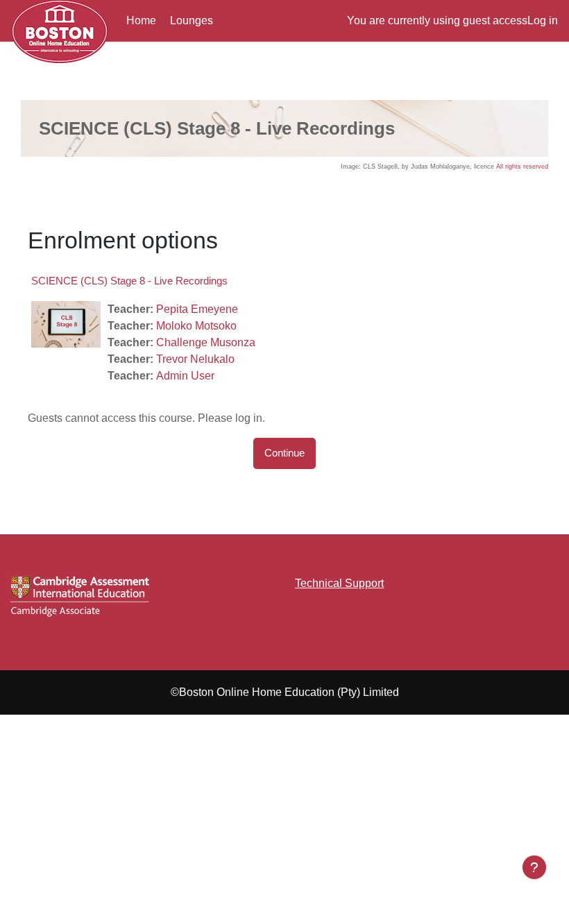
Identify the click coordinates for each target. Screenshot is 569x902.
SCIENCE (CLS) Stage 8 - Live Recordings (129, 281)
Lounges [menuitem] (191, 20)
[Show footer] (534, 867)
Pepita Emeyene (197, 309)
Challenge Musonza (205, 342)
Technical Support (339, 583)
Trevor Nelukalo (195, 359)
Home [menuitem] (141, 20)
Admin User (185, 376)
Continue (284, 453)
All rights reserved (522, 166)
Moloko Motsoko (196, 326)
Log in (542, 20)
